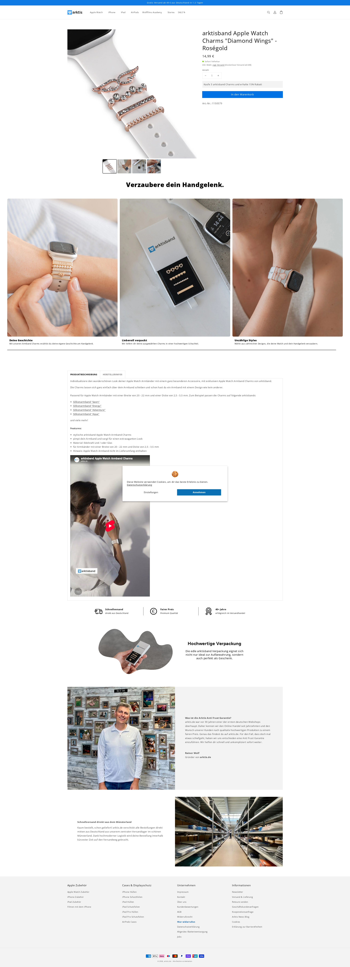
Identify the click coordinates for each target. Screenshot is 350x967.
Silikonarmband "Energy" (87, 405)
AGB (179, 911)
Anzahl (205, 70)
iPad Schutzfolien (131, 906)
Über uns (181, 901)
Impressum (183, 892)
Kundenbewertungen (187, 906)
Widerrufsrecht (184, 916)
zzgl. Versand (218, 65)
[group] (62, 273)
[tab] (83, 374)
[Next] (193, 94)
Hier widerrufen (186, 921)
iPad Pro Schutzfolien (133, 916)
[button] (269, 12)
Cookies (236, 921)
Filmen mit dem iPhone (79, 906)
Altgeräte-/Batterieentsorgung (192, 931)
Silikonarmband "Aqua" (86, 414)
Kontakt (181, 897)
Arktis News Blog (240, 916)
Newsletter (237, 892)
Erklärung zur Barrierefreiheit (247, 926)
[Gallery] (132, 101)
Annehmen (199, 492)
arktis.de (167, 961)
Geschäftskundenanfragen (245, 906)
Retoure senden (240, 901)
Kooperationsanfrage (242, 911)
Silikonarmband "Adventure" (89, 409)
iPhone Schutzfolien (132, 897)
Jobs (179, 936)
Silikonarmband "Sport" (86, 401)
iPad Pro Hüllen (130, 911)
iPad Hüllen (128, 901)
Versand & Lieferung (242, 897)
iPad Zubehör (74, 901)
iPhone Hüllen (129, 892)
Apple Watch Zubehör (78, 892)
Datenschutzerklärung (139, 484)
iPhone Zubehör (75, 897)
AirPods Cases (129, 921)
